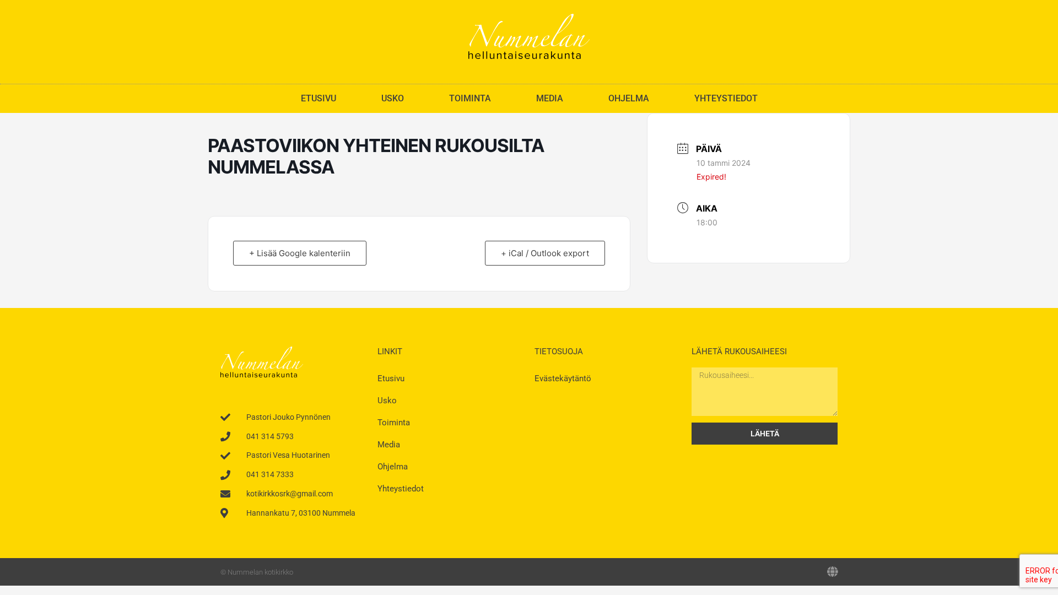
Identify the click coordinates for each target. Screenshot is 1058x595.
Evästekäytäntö (563, 378)
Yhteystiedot (726, 98)
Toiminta (470, 98)
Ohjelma (628, 98)
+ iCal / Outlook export (545, 253)
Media (549, 98)
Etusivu (318, 98)
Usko (392, 98)
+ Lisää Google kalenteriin (299, 253)
